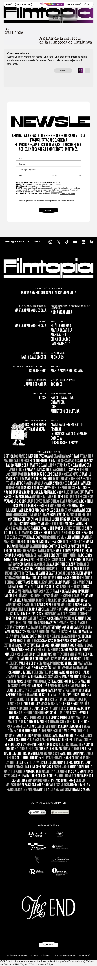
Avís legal (46, 955)
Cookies (34, 955)
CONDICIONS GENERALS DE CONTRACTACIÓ (72, 955)
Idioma (54, 175)
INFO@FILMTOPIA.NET (22, 241)
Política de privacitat (17, 955)
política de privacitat (67, 194)
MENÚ (9, 4)
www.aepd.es (56, 192)
